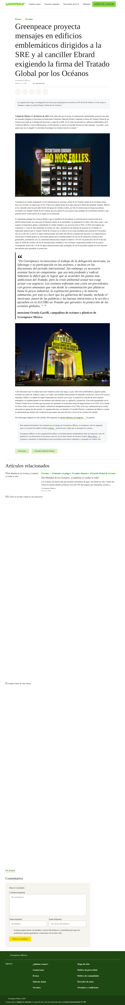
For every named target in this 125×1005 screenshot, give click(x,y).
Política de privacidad (87, 970)
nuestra (51, 428)
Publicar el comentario (20, 939)
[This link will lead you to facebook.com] (6, 970)
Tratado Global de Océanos (103, 473)
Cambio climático (81, 473)
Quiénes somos (35, 4)
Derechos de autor (85, 982)
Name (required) (15, 919)
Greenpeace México (48, 488)
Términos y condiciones (88, 987)
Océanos (29, 19)
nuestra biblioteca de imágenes (71, 417)
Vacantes (37, 987)
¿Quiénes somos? (40, 964)
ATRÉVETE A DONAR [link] (104, 4)
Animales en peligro (62, 473)
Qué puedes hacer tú (71, 4)
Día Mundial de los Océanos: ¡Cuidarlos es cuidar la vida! (70, 477)
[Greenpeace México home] (14, 4)
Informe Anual (39, 982)
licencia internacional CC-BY (75, 1002)
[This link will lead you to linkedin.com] (31, 970)
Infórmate (86, 4)
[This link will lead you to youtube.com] (16, 970)
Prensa (18, 19)
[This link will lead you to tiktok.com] (26, 970)
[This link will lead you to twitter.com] (11, 970)
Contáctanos (38, 970)
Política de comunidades (88, 976)
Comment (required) (17, 892)
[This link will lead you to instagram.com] (21, 970)
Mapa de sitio (83, 964)
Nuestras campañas (52, 4)
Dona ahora (92, 436)
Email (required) (55, 919)
